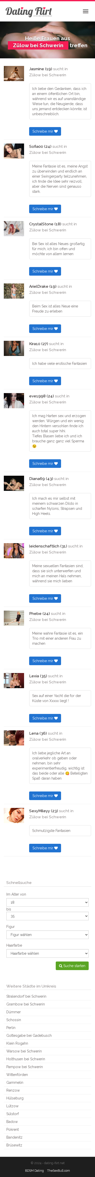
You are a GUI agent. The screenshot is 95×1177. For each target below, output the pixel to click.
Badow (12, 1122)
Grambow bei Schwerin (25, 1004)
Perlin (10, 1028)
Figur (10, 927)
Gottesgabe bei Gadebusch (29, 1036)
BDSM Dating (34, 1170)
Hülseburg (15, 1098)
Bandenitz (14, 1137)
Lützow (12, 1106)
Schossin (13, 1020)
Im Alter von (16, 894)
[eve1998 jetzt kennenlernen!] (14, 400)
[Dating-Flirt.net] (29, 11)
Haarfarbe (14, 945)
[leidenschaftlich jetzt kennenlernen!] (14, 550)
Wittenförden (17, 1075)
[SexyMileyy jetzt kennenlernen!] (14, 815)
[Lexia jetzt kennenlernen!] (14, 680)
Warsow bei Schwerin (24, 1051)
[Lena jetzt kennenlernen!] (14, 738)
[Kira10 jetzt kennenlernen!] (14, 348)
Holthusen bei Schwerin (25, 1059)
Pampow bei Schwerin (24, 1067)
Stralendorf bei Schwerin (26, 996)
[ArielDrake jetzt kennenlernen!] (14, 291)
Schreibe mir (43, 131)
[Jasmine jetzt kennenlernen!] (14, 73)
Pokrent (12, 1129)
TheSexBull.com (58, 1170)
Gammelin (14, 1082)
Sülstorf (12, 1114)
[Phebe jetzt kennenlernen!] (14, 618)
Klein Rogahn (17, 1043)
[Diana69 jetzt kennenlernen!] (14, 483)
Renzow (13, 1090)
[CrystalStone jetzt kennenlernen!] (14, 228)
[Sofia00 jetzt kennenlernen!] (14, 151)
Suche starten (73, 966)
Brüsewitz (14, 1145)
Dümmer (13, 1012)
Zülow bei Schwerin (47, 75)
